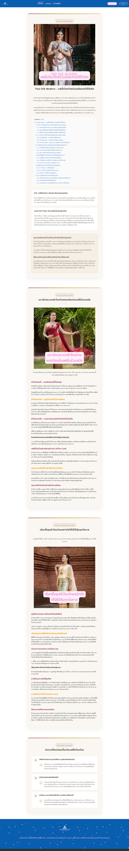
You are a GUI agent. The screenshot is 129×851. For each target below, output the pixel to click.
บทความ (48, 3)
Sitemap (56, 3)
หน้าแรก (40, 3)
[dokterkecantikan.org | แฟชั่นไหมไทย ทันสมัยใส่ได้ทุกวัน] (18, 3)
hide (42, 119)
